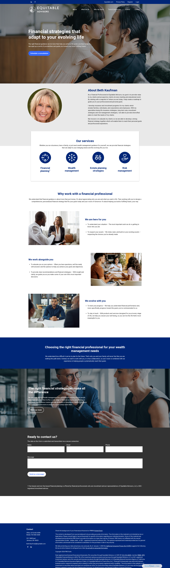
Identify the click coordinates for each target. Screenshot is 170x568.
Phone (107, 445)
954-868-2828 (35, 535)
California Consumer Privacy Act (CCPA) (118, 546)
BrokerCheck (99, 530)
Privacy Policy (120, 2)
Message (30, 457)
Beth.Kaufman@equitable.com (36, 544)
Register (130, 2)
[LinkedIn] (31, 2)
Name (29, 445)
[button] (75, 9)
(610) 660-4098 (35, 533)
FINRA (139, 555)
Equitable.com (108, 2)
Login (137, 2)
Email (68, 445)
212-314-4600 (126, 555)
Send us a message (36, 474)
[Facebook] (35, 2)
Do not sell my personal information (97, 548)
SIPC (143, 555)
